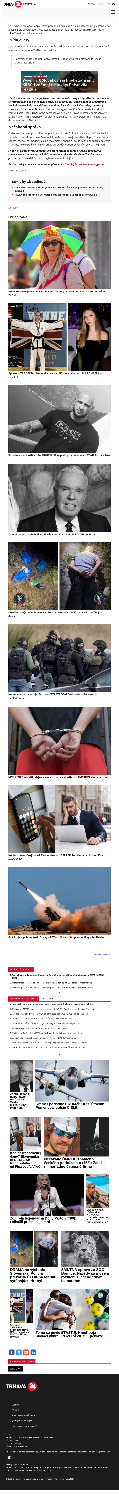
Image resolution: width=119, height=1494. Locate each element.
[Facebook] (11, 1352)
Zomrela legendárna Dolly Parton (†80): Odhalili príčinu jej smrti (41, 1028)
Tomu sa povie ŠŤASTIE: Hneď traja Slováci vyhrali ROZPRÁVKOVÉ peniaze (45, 1023)
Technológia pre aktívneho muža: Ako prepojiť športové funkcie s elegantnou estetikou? (52, 987)
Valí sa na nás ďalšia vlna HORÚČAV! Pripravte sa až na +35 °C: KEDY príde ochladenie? (51, 1013)
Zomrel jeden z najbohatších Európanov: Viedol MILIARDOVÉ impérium (44, 1037)
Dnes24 (69, 164)
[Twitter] (19, 1352)
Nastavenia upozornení (24, 1426)
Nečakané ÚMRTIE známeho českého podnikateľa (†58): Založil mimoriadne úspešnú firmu (53, 1009)
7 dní (41, 998)
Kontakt (15, 1404)
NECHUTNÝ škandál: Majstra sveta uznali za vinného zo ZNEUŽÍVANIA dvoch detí (49, 1047)
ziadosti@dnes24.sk (101, 1451)
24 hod (49, 998)
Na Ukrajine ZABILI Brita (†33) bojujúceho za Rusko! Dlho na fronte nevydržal (47, 1033)
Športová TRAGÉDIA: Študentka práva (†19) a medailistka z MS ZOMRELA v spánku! (53, 1004)
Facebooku (81, 164)
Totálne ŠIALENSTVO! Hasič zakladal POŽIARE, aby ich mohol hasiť (42, 1018)
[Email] (26, 1352)
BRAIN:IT (70, 1478)
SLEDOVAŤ (16, 1368)
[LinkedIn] (33, 1352)
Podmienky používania (23, 1415)
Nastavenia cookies (21, 1421)
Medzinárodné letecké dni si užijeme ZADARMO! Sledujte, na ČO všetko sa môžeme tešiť (52, 982)
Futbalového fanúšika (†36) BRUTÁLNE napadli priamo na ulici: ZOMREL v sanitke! (49, 1042)
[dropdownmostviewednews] (59, 993)
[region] (34, 4)
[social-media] (8, 1457)
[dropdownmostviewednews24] (59, 1055)
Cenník (15, 1410)
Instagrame (97, 164)
